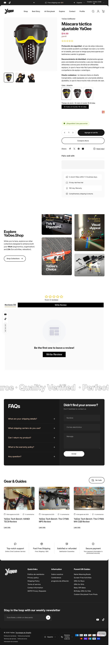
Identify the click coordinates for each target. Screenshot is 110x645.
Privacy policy (33, 578)
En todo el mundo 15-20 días (75, 107)
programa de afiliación (60, 581)
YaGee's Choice (51, 267)
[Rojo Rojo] (88, 93)
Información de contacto (11, 641)
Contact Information (35, 588)
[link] (15, 259)
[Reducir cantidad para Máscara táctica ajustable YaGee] (64, 132)
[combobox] (81, 2)
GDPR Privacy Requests (37, 591)
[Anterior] (34, 2)
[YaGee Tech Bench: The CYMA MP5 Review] (54, 498)
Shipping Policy (34, 581)
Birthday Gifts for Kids (82, 591)
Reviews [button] (10, 305)
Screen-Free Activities (82, 578)
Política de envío (22, 639)
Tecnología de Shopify (23, 632)
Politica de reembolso (36, 574)
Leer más (7, 527)
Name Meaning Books (82, 574)
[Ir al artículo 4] (20, 77)
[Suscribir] (48, 617)
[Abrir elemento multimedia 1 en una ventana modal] (30, 44)
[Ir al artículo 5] (31, 77)
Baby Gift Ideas (80, 588)
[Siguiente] (74, 2)
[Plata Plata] (77, 93)
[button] (5, 327)
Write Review (61, 305)
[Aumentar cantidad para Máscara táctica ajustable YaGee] (73, 132)
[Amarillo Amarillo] (66, 93)
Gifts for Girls (79, 584)
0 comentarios (29, 514)
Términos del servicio (10, 639)
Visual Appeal (95, 226)
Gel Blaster (95, 263)
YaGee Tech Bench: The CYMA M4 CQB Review (89, 520)
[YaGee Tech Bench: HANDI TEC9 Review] (19, 498)
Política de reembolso (10, 636)
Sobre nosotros (57, 574)
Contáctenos (56, 578)
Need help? (100, 149)
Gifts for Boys (79, 581)
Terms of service (34, 584)
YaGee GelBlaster (68, 19)
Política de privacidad (24, 636)
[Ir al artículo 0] (9, 77)
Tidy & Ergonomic (54, 225)
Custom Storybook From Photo (86, 594)
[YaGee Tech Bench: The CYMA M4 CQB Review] (89, 498)
